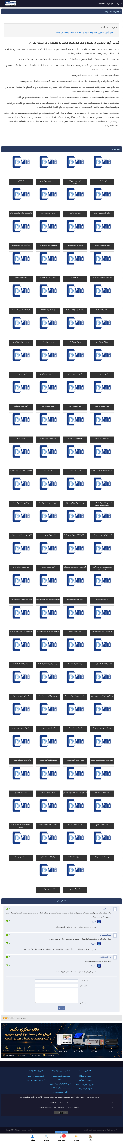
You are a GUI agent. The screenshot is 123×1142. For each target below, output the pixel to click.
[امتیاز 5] (7, 1018)
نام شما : (84, 981)
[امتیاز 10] (13, 1018)
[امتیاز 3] (5, 1018)
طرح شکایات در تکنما (85, 1088)
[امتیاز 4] (6, 1018)
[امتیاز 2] (4, 1018)
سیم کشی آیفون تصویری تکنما (60, 1078)
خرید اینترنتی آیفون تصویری (60, 1083)
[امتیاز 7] (10, 1018)
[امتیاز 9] (12, 1018)
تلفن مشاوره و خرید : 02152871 (110, 3)
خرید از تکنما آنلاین (85, 1080)
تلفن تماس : (83, 985)
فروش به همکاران (84, 1076)
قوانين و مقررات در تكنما (85, 1084)
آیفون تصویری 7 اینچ (36, 1076)
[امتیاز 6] (9, 1018)
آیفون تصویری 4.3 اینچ (35, 1080)
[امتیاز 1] (3, 1018)
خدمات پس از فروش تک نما (60, 1088)
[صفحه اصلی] (8, 4)
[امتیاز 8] (11, 1018)
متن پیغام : (84, 1003)
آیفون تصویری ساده (60, 1092)
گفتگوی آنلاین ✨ (61, 1133)
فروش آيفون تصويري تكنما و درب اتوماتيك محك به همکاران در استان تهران (85, 32)
